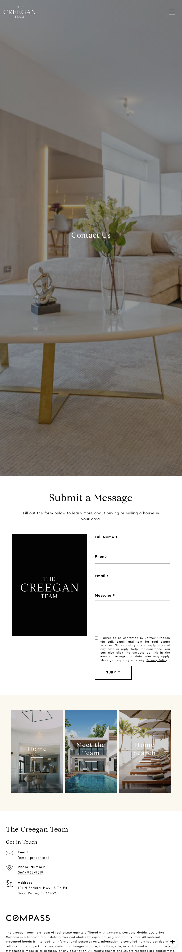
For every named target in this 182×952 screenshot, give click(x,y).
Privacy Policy (156, 660)
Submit (113, 672)
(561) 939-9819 (30, 872)
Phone (101, 556)
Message (103, 595)
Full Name (104, 537)
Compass (113, 932)
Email (100, 576)
